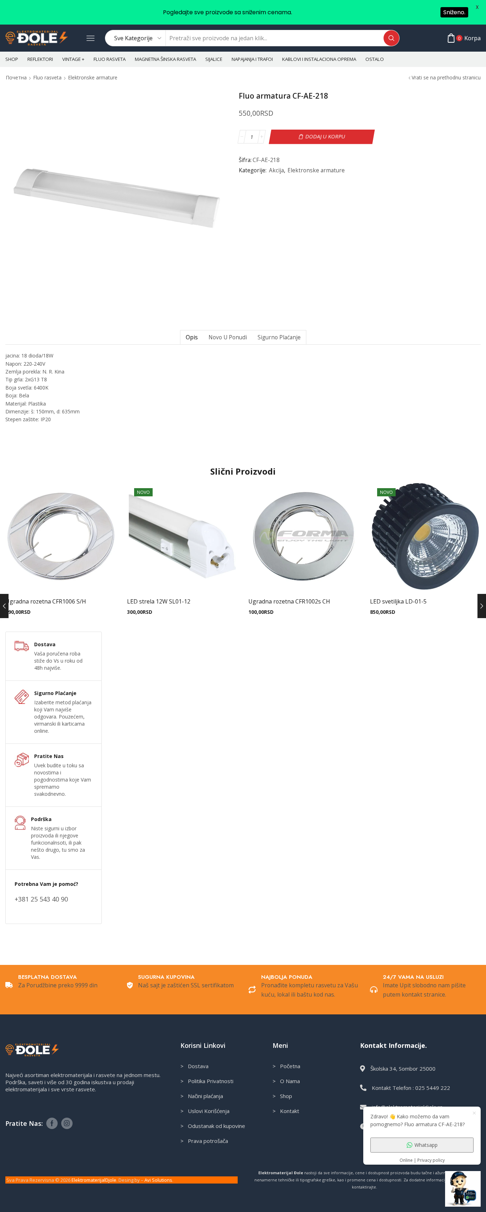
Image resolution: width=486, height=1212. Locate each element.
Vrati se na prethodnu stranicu (446, 77)
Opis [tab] (192, 337)
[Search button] (391, 38)
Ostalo (374, 59)
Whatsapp (426, 1145)
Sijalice (213, 59)
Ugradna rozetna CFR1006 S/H (45, 601)
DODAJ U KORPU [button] (60, 580)
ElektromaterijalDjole (94, 1180)
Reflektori (40, 59)
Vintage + (73, 59)
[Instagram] (67, 1123)
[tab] (191, 337)
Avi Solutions (158, 1180)
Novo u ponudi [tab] (227, 337)
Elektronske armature (92, 77)
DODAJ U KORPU (325, 136)
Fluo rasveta (110, 59)
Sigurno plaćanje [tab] (279, 337)
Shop (11, 59)
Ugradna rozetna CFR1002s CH (289, 601)
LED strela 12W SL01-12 (158, 601)
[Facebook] (52, 1123)
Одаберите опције (425, 580)
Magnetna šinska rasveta (165, 59)
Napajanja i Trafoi (252, 59)
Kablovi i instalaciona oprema (319, 59)
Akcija (276, 170)
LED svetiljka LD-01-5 (398, 601)
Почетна (16, 77)
